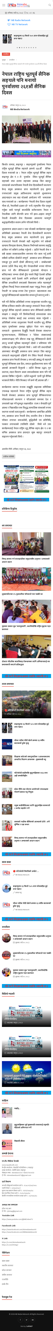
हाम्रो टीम (5, 1284)
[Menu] (3, 5)
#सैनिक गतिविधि (8, 456)
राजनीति (5, 1279)
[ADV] (26, 499)
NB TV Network (19, 24)
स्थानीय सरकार (7, 1265)
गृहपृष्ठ (4, 59)
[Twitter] (26, 1319)
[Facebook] (20, 1319)
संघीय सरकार (7, 1275)
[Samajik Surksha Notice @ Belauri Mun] (26, 479)
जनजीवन (12, 59)
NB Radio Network (20, 20)
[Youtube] (32, 1319)
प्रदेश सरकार (7, 1270)
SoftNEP (29, 1326)
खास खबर (6, 1261)
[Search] (50, 5)
